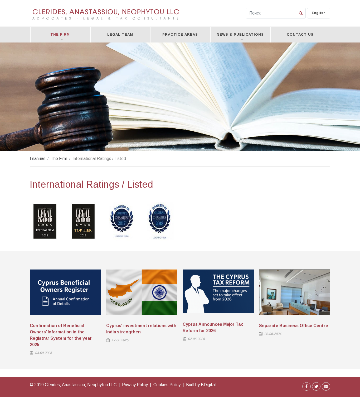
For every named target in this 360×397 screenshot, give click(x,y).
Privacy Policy (135, 384)
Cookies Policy (167, 384)
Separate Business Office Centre (293, 325)
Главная (37, 158)
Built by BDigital (201, 384)
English (318, 13)
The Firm (59, 158)
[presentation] (335, 314)
